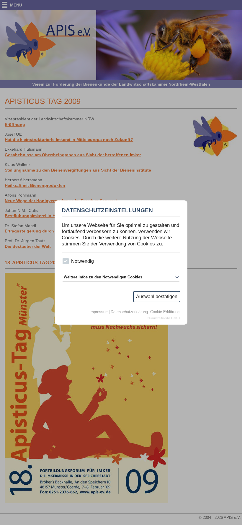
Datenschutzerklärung (129, 312)
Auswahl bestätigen (156, 296)
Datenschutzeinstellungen (107, 210)
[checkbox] (66, 261)
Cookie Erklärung (164, 312)
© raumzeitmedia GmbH (164, 318)
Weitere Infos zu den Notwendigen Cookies (103, 277)
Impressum (99, 312)
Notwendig (82, 261)
